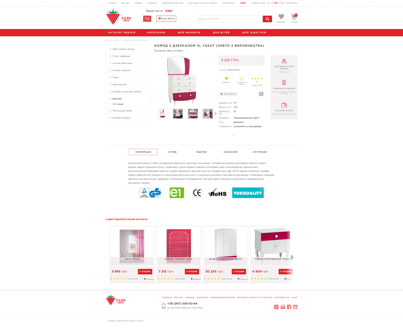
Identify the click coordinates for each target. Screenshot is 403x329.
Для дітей (222, 33)
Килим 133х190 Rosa (179, 259)
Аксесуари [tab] (231, 152)
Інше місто (167, 19)
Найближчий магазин (172, 3)
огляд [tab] (172, 152)
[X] (261, 94)
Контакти (152, 3)
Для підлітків (254, 33)
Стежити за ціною (241, 83)
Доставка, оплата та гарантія (203, 3)
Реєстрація (291, 3)
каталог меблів (122, 33)
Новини (138, 3)
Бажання (226, 82)
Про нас (125, 3)
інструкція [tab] (260, 152)
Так (147, 19)
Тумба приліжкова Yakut (273, 259)
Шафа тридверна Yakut (225, 259)
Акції (243, 3)
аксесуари (157, 33)
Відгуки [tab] (201, 152)
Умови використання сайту (126, 321)
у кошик (145, 272)
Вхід (281, 3)
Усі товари (118, 104)
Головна (112, 3)
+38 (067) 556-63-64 (182, 303)
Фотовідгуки (228, 3)
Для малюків (190, 33)
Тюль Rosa (131, 259)
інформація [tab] (143, 152)
